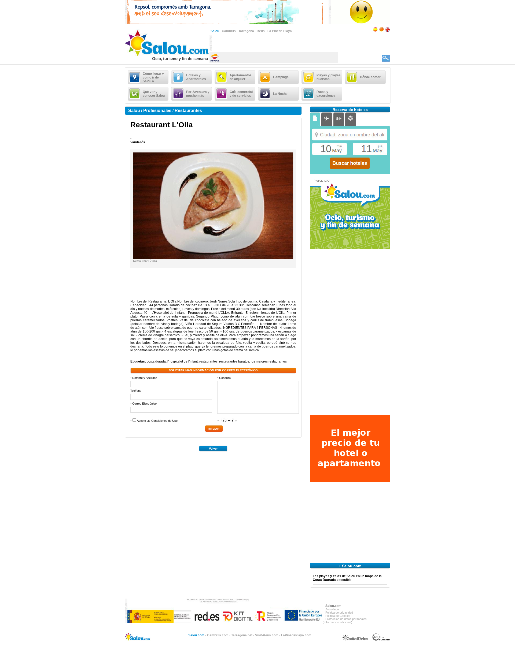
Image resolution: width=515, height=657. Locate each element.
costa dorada (156, 361)
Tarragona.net (241, 635)
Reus (261, 31)
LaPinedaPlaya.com (296, 635)
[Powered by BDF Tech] (381, 640)
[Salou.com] (167, 55)
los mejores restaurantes (269, 361)
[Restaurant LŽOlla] (213, 258)
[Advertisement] (275, 43)
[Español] (375, 31)
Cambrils (229, 31)
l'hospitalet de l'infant (182, 361)
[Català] (381, 31)
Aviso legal (332, 609)
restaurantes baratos (234, 361)
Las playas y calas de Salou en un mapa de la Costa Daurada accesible (347, 578)
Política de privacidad (339, 612)
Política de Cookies (337, 615)
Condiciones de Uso (164, 420)
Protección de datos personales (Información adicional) (345, 620)
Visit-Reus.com (266, 635)
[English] (387, 31)
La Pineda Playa (279, 31)
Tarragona (246, 31)
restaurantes (208, 361)
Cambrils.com (218, 635)
